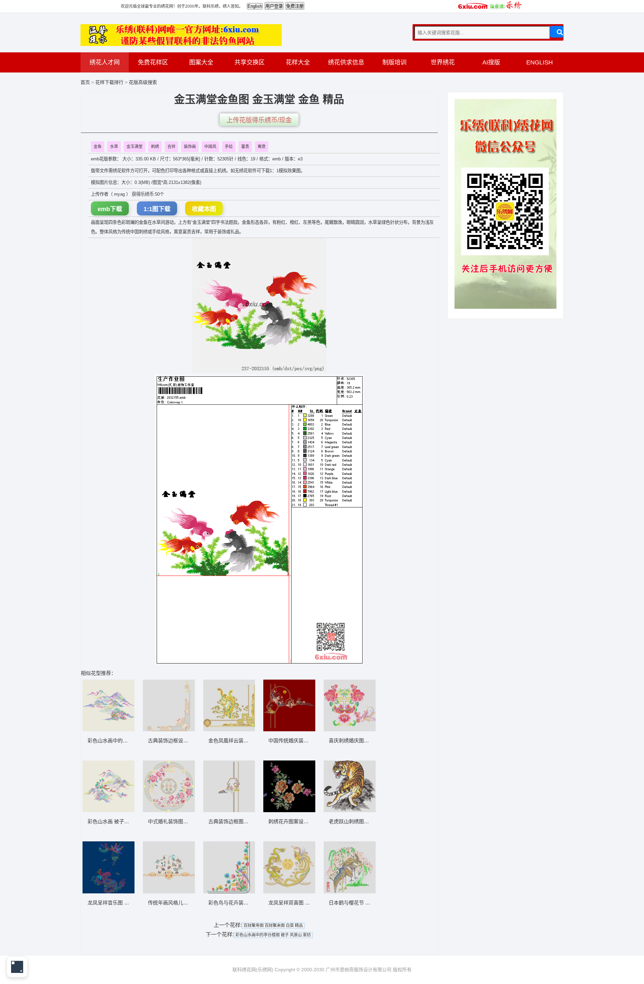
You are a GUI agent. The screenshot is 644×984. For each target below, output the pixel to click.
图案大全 (201, 62)
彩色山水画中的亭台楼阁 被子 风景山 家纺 (273, 935)
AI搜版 (491, 62)
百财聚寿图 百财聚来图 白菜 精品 (273, 925)
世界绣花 (443, 62)
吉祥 (171, 146)
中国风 (210, 146)
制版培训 (394, 62)
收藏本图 (204, 209)
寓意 (262, 146)
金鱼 (98, 146)
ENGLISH (539, 62)
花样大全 (298, 62)
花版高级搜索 (143, 82)
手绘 (229, 146)
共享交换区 (249, 62)
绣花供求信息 (346, 62)
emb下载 (110, 209)
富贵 (245, 146)
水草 (114, 146)
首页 (85, 82)
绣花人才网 (105, 62)
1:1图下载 (157, 209)
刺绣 (155, 146)
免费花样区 (153, 62)
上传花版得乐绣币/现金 (259, 120)
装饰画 (190, 146)
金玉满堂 (134, 146)
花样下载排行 (110, 82)
